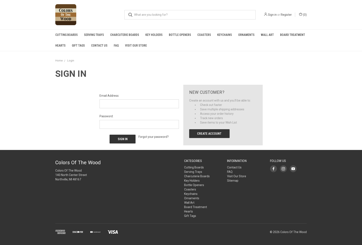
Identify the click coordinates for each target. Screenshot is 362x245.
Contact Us (99, 45)
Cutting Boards (66, 34)
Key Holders (154, 34)
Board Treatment (292, 34)
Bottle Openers (180, 34)
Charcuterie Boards (124, 34)
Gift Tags (78, 45)
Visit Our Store (136, 45)
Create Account (209, 134)
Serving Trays (94, 34)
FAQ (116, 45)
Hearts (60, 45)
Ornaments (246, 34)
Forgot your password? (153, 136)
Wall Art (267, 34)
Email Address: (109, 95)
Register (286, 14)
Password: (106, 116)
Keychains (224, 34)
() (304, 14)
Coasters (204, 34)
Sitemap (232, 180)
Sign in (272, 14)
